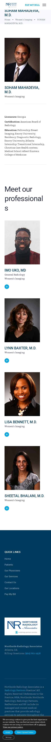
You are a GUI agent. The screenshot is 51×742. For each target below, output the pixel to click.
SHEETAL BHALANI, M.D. (24, 496)
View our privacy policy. (13, 727)
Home (8, 559)
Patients (9, 564)
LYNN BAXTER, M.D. (20, 348)
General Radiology (15, 274)
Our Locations (12, 588)
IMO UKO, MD (15, 270)
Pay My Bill (10, 594)
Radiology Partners (15, 690)
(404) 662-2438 (33, 653)
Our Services (11, 576)
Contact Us (10, 582)
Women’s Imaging (15, 96)
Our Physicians (12, 570)
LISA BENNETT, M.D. (21, 422)
